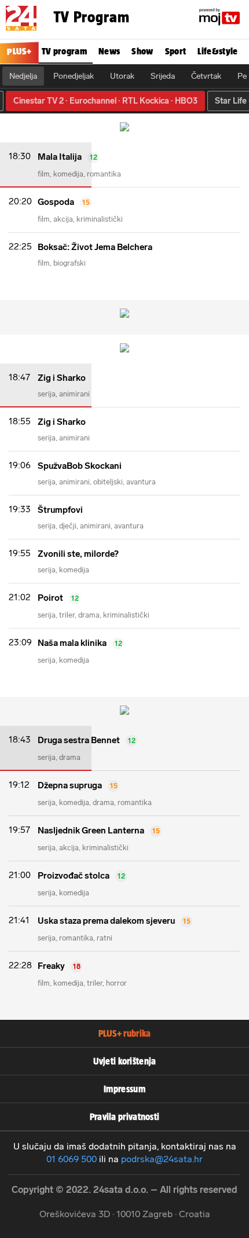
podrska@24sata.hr (162, 1158)
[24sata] (21, 11)
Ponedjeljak (73, 76)
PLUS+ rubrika (124, 1033)
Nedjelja (23, 76)
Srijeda (163, 76)
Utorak (122, 76)
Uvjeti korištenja (124, 1061)
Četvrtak (206, 76)
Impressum (124, 1089)
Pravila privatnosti (125, 1117)
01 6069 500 (71, 1158)
